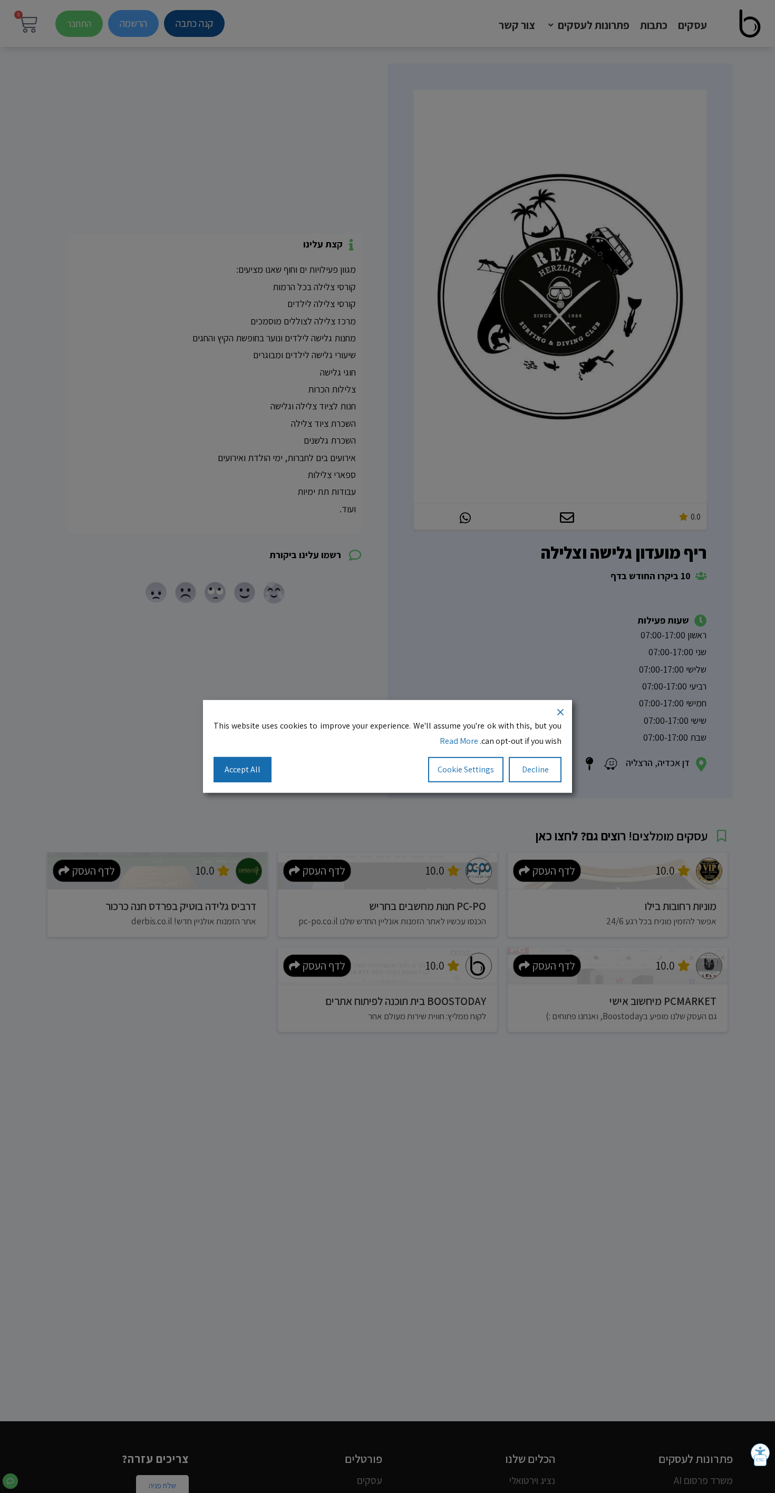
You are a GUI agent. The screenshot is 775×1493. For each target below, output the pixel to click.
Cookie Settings (466, 768)
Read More (459, 740)
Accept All (242, 768)
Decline (535, 768)
